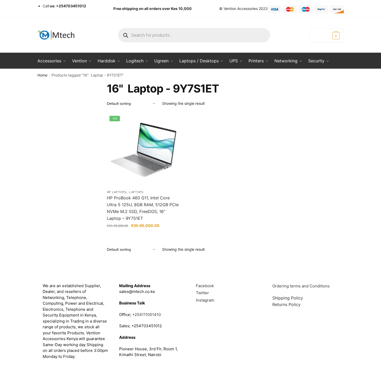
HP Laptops (116, 192)
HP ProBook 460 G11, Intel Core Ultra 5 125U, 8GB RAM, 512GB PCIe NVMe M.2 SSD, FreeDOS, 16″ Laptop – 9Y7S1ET (143, 208)
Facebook (205, 285)
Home (42, 75)
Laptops (136, 192)
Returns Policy (286, 304)
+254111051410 (146, 314)
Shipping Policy (287, 298)
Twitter (202, 292)
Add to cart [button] (143, 236)
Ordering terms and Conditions (301, 285)
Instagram (205, 300)
